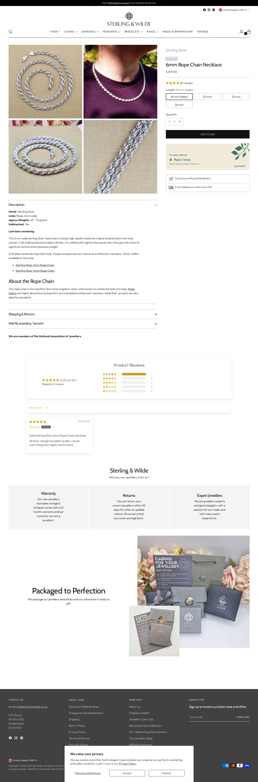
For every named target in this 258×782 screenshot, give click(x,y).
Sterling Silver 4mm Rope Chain (35, 270)
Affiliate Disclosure (140, 744)
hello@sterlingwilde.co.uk (32, 706)
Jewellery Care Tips (141, 719)
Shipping (74, 719)
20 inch (207, 96)
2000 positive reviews (118, 3)
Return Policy (77, 725)
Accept (127, 773)
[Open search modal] (10, 31)
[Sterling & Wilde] (129, 19)
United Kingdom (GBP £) (235, 10)
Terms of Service (79, 738)
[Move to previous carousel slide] (239, 677)
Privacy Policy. (128, 763)
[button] (174, 83)
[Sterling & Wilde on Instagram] (209, 9)
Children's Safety (139, 713)
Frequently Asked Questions (86, 713)
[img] (37, 422)
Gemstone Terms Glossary (145, 725)
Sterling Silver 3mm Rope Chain (35, 265)
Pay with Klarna (78, 744)
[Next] (165, 3)
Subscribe (243, 717)
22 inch (236, 96)
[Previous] (93, 3)
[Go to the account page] (240, 31)
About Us (134, 706)
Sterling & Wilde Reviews (84, 706)
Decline (166, 773)
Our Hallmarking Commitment (148, 732)
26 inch (179, 104)
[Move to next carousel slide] (247, 677)
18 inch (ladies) (179, 96)
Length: (179, 89)
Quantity (171, 114)
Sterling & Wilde (35, 765)
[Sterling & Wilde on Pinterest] (213, 9)
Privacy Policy (77, 732)
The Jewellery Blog (140, 738)
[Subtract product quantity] (169, 121)
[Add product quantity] (180, 121)
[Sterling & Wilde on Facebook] (204, 9)
